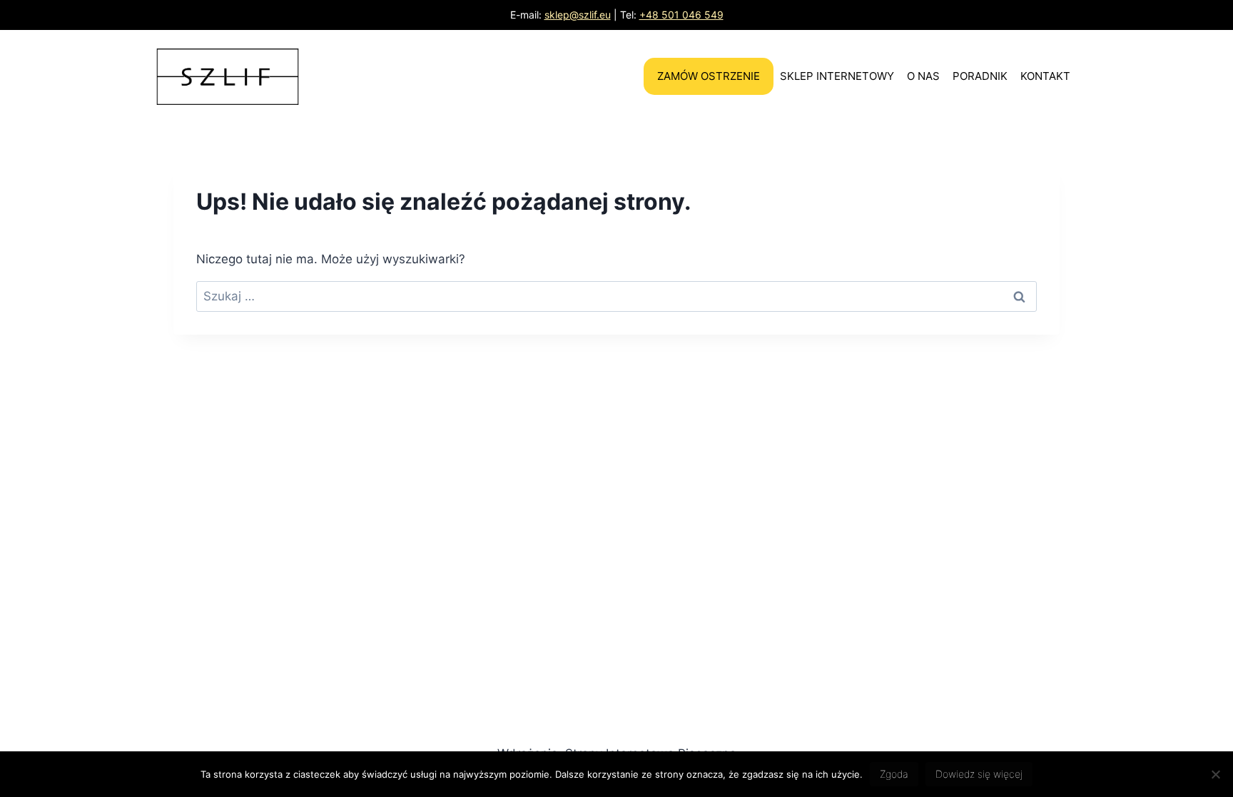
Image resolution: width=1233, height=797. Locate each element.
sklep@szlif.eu (577, 15)
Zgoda (894, 774)
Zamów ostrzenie (708, 76)
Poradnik (980, 76)
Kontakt (1045, 76)
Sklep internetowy (837, 76)
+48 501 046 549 (681, 15)
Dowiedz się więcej (979, 774)
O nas (923, 76)
